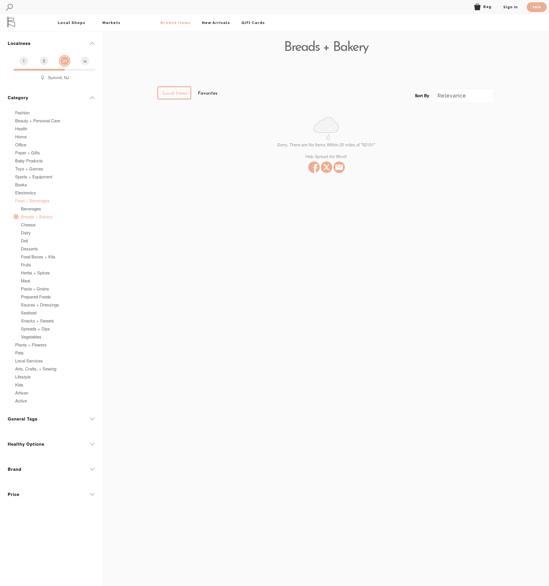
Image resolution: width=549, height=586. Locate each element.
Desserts (29, 249)
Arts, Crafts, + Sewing (35, 369)
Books (21, 185)
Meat (25, 281)
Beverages (31, 209)
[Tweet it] (326, 167)
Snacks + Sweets (37, 321)
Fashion (22, 112)
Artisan (21, 393)
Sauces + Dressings (40, 305)
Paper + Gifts (27, 153)
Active (21, 401)
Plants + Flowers (31, 345)
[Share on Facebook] (313, 167)
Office (20, 144)
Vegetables (31, 337)
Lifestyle (23, 377)
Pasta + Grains (35, 289)
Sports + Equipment (33, 177)
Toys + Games (29, 169)
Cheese (28, 225)
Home (21, 136)
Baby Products (29, 161)
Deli (24, 241)
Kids (19, 385)
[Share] (338, 167)
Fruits (26, 265)
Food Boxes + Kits (38, 257)
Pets (19, 353)
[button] (9, 7)
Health (21, 128)
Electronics (25, 193)
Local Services (29, 361)
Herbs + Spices (35, 273)
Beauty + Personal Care (37, 120)
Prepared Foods (36, 297)
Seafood (28, 313)
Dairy (26, 233)
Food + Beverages (32, 201)
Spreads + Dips (35, 329)
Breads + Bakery (37, 217)
